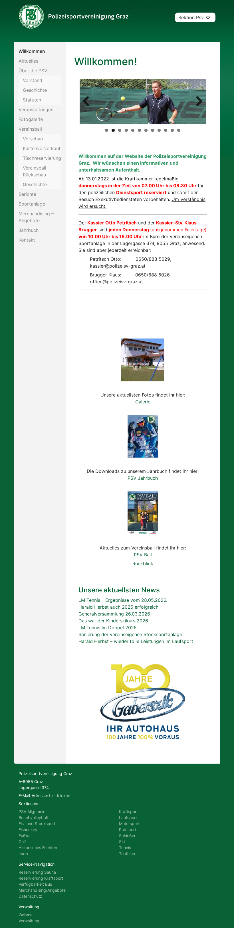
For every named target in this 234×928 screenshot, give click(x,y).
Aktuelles (28, 61)
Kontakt (27, 240)
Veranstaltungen (36, 109)
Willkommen (32, 51)
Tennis (125, 847)
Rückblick (142, 563)
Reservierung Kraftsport (41, 878)
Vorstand (32, 80)
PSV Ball (143, 554)
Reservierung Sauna (37, 872)
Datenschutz (30, 896)
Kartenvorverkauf (41, 148)
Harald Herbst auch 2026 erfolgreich (118, 607)
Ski (122, 841)
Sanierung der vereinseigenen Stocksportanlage (130, 634)
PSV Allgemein (32, 811)
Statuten (32, 100)
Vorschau (33, 139)
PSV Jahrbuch (143, 478)
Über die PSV (33, 70)
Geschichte (35, 90)
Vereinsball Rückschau (34, 171)
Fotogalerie (31, 119)
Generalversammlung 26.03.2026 (114, 614)
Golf (22, 841)
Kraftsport (128, 811)
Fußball (25, 835)
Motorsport (129, 823)
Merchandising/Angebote (42, 890)
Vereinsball (30, 129)
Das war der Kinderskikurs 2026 (113, 621)
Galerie (142, 402)
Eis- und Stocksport (37, 823)
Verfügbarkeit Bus (35, 884)
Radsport (127, 829)
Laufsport (128, 817)
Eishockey (28, 829)
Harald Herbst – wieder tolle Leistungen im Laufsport (135, 641)
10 (165, 130)
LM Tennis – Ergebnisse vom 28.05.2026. (122, 600)
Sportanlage (32, 204)
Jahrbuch (29, 230)
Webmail (26, 914)
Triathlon (127, 853)
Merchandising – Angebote (36, 217)
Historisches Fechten (38, 847)
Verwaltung (29, 920)
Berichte (27, 194)
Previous (88, 101)
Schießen (127, 835)
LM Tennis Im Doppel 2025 (107, 627)
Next (197, 101)
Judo (23, 853)
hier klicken (59, 795)
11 (172, 130)
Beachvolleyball (33, 817)
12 (178, 130)
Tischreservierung (42, 158)
